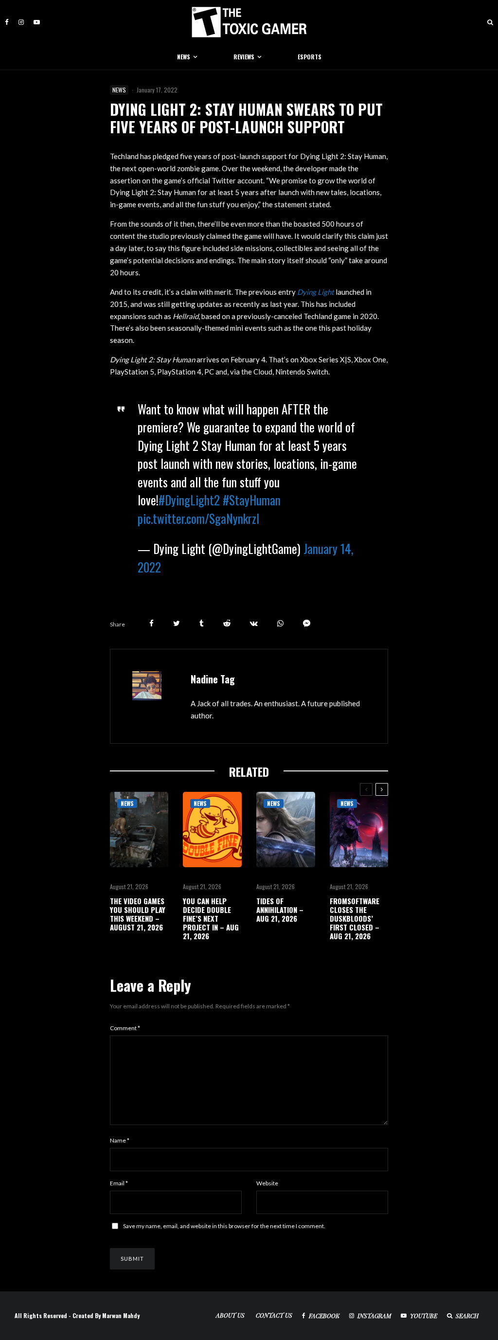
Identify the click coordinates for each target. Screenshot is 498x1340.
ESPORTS (309, 57)
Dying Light (315, 291)
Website (267, 1183)
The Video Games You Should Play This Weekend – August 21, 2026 (137, 913)
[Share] (151, 623)
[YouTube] (37, 22)
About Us (230, 1315)
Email (119, 1183)
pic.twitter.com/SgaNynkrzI (198, 518)
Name (119, 1140)
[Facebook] (7, 22)
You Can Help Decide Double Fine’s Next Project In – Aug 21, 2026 (211, 918)
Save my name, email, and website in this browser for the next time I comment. (224, 1226)
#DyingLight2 (189, 500)
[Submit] (227, 623)
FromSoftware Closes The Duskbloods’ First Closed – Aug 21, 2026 (354, 918)
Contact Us (274, 1315)
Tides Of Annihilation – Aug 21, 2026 (279, 909)
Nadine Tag (213, 679)
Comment (125, 1028)
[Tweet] (176, 623)
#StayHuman (252, 500)
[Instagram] (21, 22)
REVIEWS (243, 57)
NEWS (183, 57)
